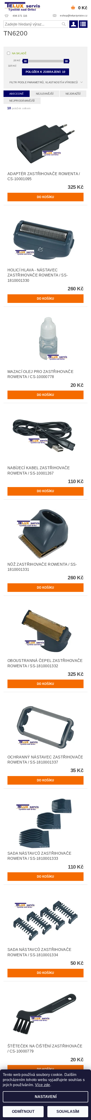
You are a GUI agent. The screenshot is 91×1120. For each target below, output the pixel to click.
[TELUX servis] (23, 6)
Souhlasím (67, 1112)
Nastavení (45, 1097)
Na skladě (19, 53)
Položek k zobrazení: (45, 72)
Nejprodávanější (22, 100)
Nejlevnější (45, 93)
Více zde (42, 1085)
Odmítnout (23, 1112)
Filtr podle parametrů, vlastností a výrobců (44, 82)
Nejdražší (73, 93)
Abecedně (16, 93)
